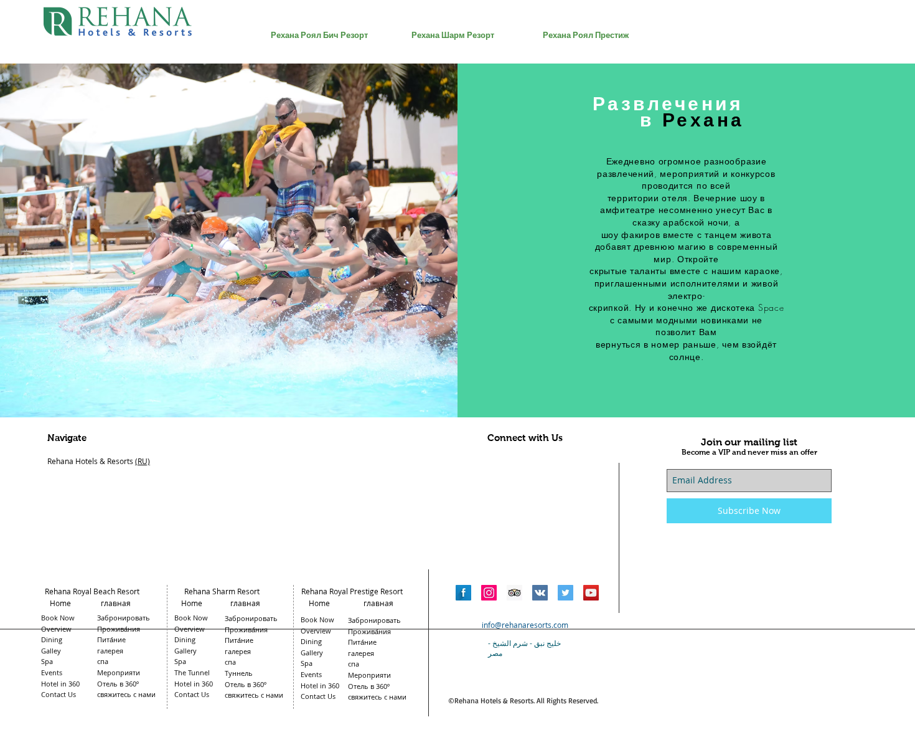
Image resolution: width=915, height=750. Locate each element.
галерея (361, 653)
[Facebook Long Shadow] (463, 592)
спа (353, 663)
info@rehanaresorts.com (525, 625)
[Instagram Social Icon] (489, 592)
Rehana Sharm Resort (222, 591)
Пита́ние (362, 642)
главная (117, 603)
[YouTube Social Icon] (591, 592)
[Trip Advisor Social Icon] (514, 592)
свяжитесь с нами (377, 696)
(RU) (142, 461)
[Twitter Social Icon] (565, 592)
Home (60, 603)
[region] (319, 107)
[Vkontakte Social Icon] (540, 592)
